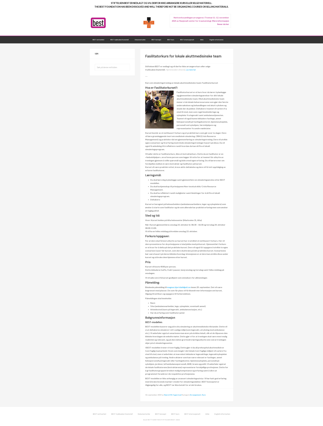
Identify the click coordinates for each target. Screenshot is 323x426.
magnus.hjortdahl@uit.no (179, 287)
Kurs (204, 395)
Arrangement (195, 395)
